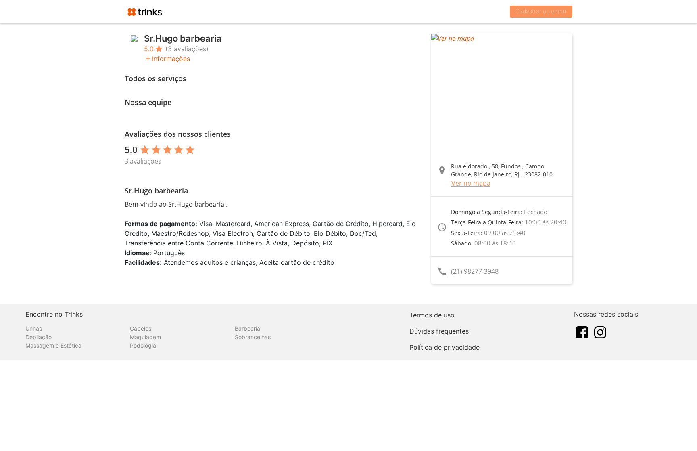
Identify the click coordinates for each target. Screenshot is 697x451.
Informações (171, 59)
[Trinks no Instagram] (600, 331)
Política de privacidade (444, 347)
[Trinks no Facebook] (582, 331)
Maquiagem (145, 337)
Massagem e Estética (53, 345)
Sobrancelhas (253, 337)
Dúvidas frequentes (439, 331)
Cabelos (140, 328)
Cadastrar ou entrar (541, 11)
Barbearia (247, 328)
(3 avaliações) (187, 49)
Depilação (38, 337)
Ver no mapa (470, 183)
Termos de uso (432, 315)
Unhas (33, 328)
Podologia (143, 345)
